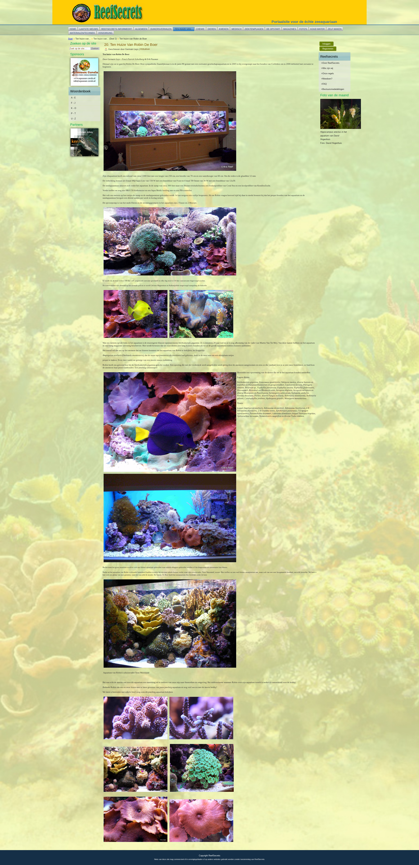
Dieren (212, 29)
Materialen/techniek (82, 33)
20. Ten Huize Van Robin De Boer (130, 45)
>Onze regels (327, 73)
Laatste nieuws (88, 29)
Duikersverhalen (160, 29)
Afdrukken (145, 49)
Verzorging (105, 33)
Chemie (200, 29)
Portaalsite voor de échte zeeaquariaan (304, 22)
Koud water (317, 29)
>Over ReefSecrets (330, 63)
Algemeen (141, 29)
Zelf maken (334, 29)
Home (73, 29)
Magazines (289, 29)
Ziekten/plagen (254, 29)
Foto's (303, 29)
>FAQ (324, 84)
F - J (73, 103)
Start (70, 39)
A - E (73, 97)
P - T (73, 113)
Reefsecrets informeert (116, 29)
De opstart (273, 29)
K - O (73, 108)
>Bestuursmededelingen (332, 89)
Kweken (223, 29)
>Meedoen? (326, 78)
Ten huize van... (184, 29)
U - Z (73, 118)
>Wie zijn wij (327, 68)
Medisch (236, 29)
